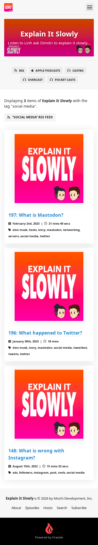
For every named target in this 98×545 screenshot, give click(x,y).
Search (62, 507)
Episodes (32, 507)
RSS (21, 70)
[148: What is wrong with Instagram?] (49, 404)
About (16, 507)
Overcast (35, 80)
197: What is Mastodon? (35, 215)
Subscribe (79, 507)
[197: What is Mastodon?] (49, 168)
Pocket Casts (65, 80)
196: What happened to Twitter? (45, 333)
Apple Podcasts (48, 70)
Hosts (48, 507)
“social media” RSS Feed (32, 117)
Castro (78, 70)
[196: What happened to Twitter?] (49, 286)
